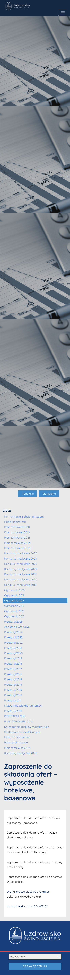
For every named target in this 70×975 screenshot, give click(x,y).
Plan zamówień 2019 (17, 532)
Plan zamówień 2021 (17, 537)
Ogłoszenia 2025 (14, 590)
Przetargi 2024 (13, 632)
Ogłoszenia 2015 (14, 616)
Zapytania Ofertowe (17, 626)
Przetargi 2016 (13, 674)
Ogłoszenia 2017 (14, 605)
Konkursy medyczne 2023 (20, 563)
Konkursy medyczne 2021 (20, 574)
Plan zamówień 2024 (17, 548)
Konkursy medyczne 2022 (20, 569)
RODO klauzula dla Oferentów (23, 705)
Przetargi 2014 (13, 679)
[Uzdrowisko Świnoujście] (30, 6)
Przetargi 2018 (13, 663)
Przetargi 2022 (13, 642)
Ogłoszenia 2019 (14, 600)
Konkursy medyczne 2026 (20, 753)
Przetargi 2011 (12, 700)
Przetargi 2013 (13, 690)
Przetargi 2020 (13, 653)
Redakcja (28, 493)
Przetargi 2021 (13, 648)
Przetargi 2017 (13, 669)
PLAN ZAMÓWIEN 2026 (18, 721)
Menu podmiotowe (16, 742)
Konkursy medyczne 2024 (20, 558)
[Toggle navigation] (62, 13)
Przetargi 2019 (13, 658)
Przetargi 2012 (13, 695)
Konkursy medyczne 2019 (20, 584)
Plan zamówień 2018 (17, 527)
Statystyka (49, 493)
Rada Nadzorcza (15, 522)
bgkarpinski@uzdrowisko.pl (24, 896)
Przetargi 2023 (13, 637)
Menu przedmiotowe (17, 737)
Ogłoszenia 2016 (14, 611)
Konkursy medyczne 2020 (20, 579)
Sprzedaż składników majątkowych (26, 726)
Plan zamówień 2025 (17, 747)
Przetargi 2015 (13, 684)
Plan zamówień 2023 (17, 542)
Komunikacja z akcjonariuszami (24, 516)
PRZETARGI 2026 (15, 716)
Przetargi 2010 (13, 711)
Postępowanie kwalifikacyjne (22, 732)
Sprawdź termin (35, 966)
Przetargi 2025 (13, 621)
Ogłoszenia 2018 (14, 595)
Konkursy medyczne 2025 (20, 553)
